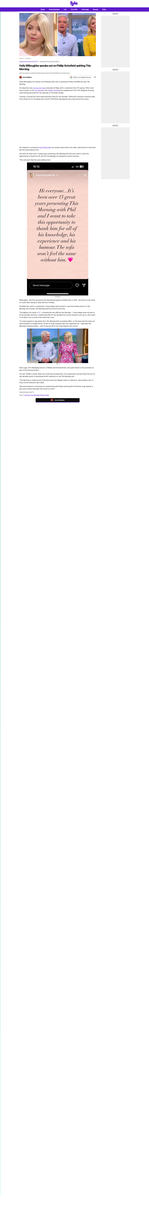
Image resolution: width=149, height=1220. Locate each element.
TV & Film (74, 9)
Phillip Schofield (54, 90)
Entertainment (54, 9)
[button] (95, 77)
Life (65, 9)
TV (39, 312)
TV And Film (26, 395)
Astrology (85, 9)
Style (104, 9)
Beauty (95, 9)
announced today (39, 88)
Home (21, 58)
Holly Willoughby (45, 147)
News (43, 9)
